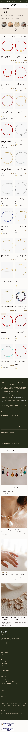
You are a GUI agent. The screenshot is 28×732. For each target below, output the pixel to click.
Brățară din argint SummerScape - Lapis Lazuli (6, 228)
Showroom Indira (4, 678)
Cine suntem (3, 676)
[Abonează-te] (15, 690)
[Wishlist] (20, 5)
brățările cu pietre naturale (18, 397)
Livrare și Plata (4, 661)
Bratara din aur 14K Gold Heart (7, 307)
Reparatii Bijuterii (4, 665)
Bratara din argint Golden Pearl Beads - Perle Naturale (21, 112)
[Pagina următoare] (22, 373)
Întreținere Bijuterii (5, 657)
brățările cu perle (4, 398)
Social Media (3, 679)
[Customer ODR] (7, 731)
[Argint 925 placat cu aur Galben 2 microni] (16, 62)
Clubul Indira (3, 656)
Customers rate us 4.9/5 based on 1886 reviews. (10, 649)
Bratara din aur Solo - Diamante (6, 256)
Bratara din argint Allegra (20, 140)
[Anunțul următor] (26, 1)
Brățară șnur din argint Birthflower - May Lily (6, 331)
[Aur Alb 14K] (18, 62)
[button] (2, 5)
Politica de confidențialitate (16, 710)
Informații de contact (5, 715)
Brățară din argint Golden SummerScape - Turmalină (7, 111)
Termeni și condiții (5, 670)
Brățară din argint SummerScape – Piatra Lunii (6, 200)
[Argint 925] (15, 62)
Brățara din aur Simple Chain (20, 280)
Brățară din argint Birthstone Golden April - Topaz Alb (7, 169)
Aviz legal (20, 713)
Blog (2, 668)
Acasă (4, 8)
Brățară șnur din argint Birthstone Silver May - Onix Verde (20, 363)
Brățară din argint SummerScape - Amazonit (7, 362)
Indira (6, 708)
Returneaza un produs (5, 659)
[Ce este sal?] (7, 726)
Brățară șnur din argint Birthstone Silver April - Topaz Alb (6, 141)
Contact (2, 666)
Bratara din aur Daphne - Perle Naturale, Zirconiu (20, 256)
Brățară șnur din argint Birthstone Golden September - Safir (20, 332)
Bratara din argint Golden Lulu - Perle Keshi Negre (21, 307)
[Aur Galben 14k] (19, 62)
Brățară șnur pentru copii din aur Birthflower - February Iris (7, 84)
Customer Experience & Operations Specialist (10, 683)
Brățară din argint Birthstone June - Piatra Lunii (20, 169)
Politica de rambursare (5, 710)
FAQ (2, 654)
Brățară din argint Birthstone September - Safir (20, 200)
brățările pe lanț (9, 393)
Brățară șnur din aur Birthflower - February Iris (21, 57)
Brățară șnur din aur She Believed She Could (6, 57)
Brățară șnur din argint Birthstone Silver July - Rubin (20, 84)
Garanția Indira (4, 663)
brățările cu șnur (4, 395)
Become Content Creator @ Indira (8, 681)
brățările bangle (17, 393)
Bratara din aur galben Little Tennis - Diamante (6, 280)
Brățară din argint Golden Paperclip (21, 227)
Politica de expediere (14, 713)
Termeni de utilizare (5, 713)
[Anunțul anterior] (1, 1)
